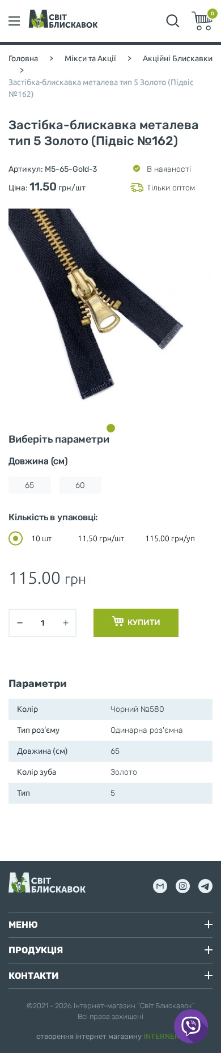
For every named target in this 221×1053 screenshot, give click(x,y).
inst (183, 886)
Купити (143, 622)
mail (160, 886)
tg (205, 886)
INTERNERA (164, 1036)
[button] (111, 428)
